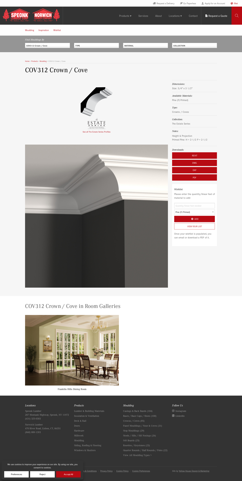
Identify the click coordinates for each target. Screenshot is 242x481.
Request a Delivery (165, 3)
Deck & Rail (80, 420)
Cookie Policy (122, 470)
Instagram (180, 411)
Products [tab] (124, 16)
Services (143, 16)
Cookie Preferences (141, 470)
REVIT (194, 155)
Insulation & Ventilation (86, 415)
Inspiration (44, 30)
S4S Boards (131, 440)
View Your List (194, 226)
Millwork (79, 435)
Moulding (29, 30)
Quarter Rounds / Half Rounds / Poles (145, 450)
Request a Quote (217, 16)
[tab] (236, 16)
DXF (194, 170)
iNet (236, 3)
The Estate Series (181, 123)
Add (196, 218)
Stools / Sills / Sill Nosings (139, 435)
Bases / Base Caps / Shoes (139, 415)
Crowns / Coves (180, 112)
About (158, 16)
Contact (193, 16)
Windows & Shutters (85, 450)
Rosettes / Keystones (136, 445)
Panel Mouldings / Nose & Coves (142, 425)
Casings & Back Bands (138, 411)
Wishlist (57, 30)
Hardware (79, 430)
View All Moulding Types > (137, 455)
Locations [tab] (174, 16)
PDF (194, 177)
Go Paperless (189, 3)
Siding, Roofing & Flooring (87, 445)
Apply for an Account (215, 3)
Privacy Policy (106, 470)
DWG (194, 162)
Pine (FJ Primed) (180, 100)
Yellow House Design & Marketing (194, 470)
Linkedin (180, 415)
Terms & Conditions (88, 470)
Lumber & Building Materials (89, 411)
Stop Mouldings (133, 430)
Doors (77, 425)
